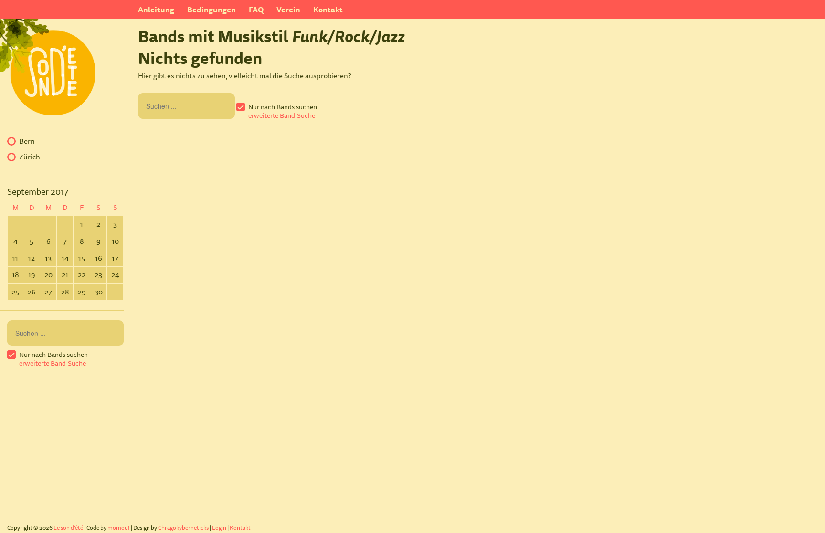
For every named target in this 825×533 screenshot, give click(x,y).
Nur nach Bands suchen (282, 107)
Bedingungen (211, 9)
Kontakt (328, 9)
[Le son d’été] (47, 107)
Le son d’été (68, 527)
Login (219, 527)
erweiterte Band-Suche (281, 115)
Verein (288, 9)
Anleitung (156, 9)
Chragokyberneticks (183, 527)
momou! (118, 527)
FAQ (256, 9)
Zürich (29, 157)
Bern (27, 141)
